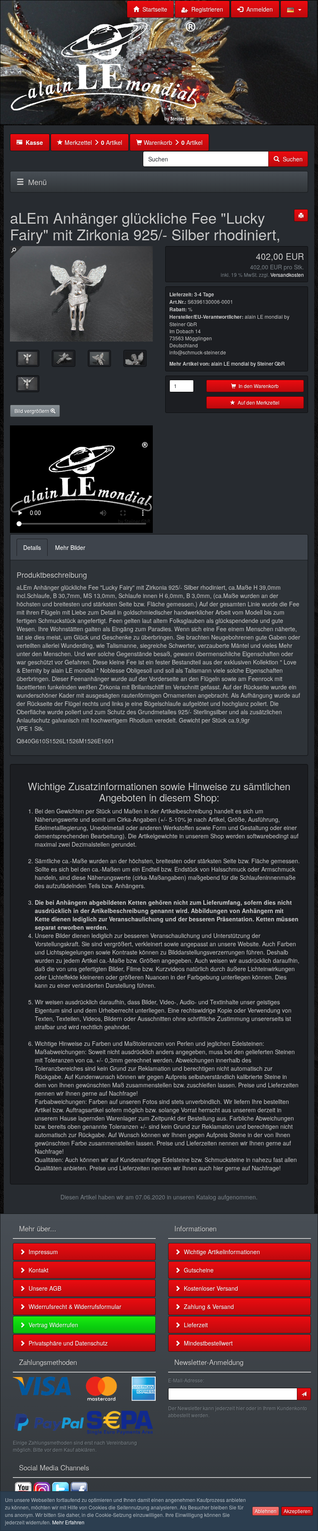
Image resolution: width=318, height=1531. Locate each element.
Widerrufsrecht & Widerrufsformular (73, 1306)
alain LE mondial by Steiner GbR (248, 363)
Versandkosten (287, 274)
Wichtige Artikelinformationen (220, 1252)
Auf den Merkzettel (257, 402)
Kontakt (36, 1270)
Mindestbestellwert (207, 1343)
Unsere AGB (43, 1288)
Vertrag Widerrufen (51, 1325)
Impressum (41, 1252)
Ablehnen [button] (266, 1510)
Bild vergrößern (32, 410)
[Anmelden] (304, 1394)
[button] (294, 9)
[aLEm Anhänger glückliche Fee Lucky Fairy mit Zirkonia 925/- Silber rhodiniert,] (27, 358)
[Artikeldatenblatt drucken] (301, 215)
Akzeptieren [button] (297, 1510)
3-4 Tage (204, 294)
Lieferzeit (194, 1325)
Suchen (291, 159)
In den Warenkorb (257, 385)
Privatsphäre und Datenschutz (66, 1343)
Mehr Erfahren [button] (68, 1522)
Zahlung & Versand (207, 1306)
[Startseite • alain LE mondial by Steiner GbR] (104, 70)
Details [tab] (32, 547)
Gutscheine (197, 1270)
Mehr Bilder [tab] (70, 547)
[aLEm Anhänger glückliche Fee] (63, 358)
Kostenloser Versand (209, 1288)
